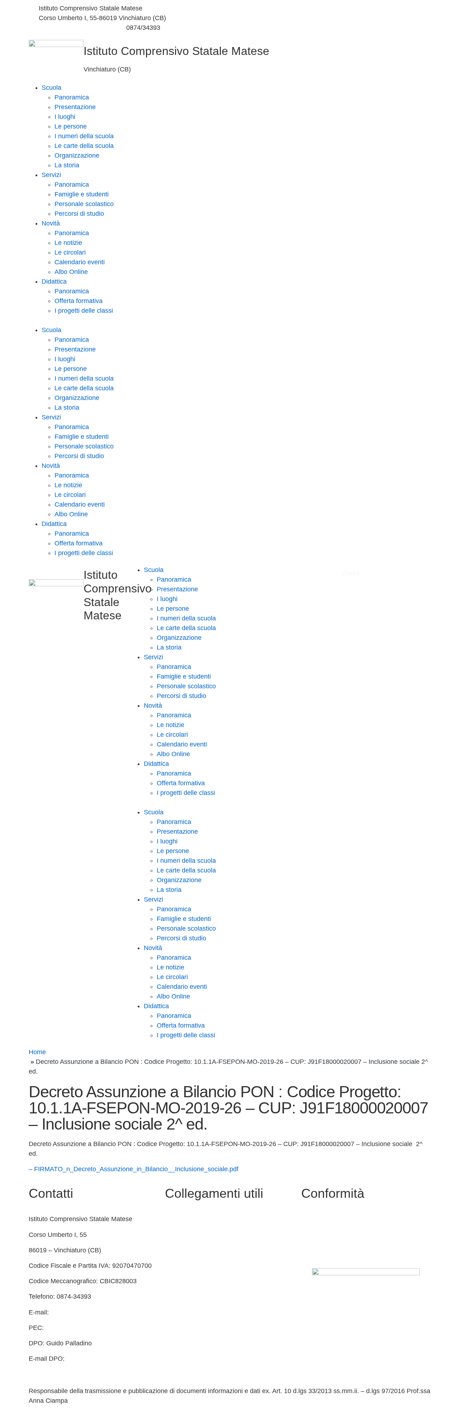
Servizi (51, 174)
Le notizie (68, 242)
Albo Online (71, 271)
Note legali (316, 1250)
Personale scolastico (84, 204)
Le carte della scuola (84, 145)
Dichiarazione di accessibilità (342, 1234)
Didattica (54, 281)
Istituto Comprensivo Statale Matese (176, 51)
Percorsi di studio (79, 213)
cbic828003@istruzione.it (75, 27)
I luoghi (65, 116)
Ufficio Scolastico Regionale (205, 1281)
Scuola (51, 87)
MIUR (173, 1234)
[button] (229, 320)
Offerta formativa (79, 300)
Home (37, 1052)
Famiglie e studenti (82, 194)
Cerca (351, 573)
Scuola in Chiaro (188, 1265)
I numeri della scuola (84, 136)
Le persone (71, 126)
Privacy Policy (321, 1219)
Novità (51, 223)
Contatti (176, 1219)
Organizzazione (77, 155)
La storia (67, 165)
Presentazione (75, 107)
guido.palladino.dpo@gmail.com (74, 1368)
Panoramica (72, 97)
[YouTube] (331, 18)
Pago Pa (177, 1327)
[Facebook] (331, 8)
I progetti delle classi (84, 310)
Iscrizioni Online (187, 1312)
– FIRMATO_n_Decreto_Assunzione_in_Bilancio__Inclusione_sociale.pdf (133, 1169)
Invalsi (174, 1296)
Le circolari (70, 252)
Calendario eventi (80, 262)
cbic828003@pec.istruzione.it (89, 1327)
